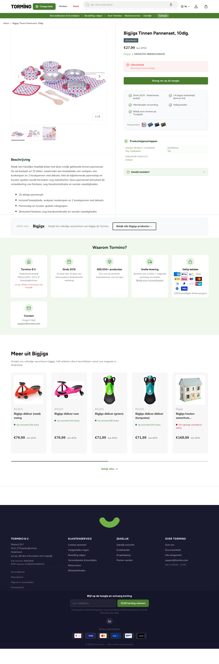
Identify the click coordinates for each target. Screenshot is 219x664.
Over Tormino (115, 15)
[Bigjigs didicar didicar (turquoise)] (150, 390)
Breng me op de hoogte (165, 80)
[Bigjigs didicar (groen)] (109, 390)
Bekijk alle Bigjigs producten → (134, 226)
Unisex (129, 159)
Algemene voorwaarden (22, 582)
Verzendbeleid (17, 572)
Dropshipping (124, 555)
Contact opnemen (77, 544)
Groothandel (123, 550)
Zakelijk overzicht (125, 544)
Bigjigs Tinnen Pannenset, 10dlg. (27, 23)
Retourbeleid (17, 577)
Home (6, 23)
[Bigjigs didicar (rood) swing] (28, 390)
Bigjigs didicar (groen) (109, 413)
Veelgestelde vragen (78, 550)
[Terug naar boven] (109, 522)
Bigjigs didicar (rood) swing (27, 415)
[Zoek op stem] (170, 4)
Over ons (169, 544)
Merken (63, 6)
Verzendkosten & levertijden (65, 15)
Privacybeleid (17, 587)
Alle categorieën (173, 555)
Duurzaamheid (173, 550)
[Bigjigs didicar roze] (69, 390)
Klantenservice (132, 15)
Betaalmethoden (76, 570)
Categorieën (46, 6)
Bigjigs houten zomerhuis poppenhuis (185, 418)
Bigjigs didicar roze (66, 413)
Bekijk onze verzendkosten (150, 280)
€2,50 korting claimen (133, 603)
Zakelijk (147, 15)
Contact (163, 15)
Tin (169, 151)
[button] (206, 6)
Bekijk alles (107, 468)
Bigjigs (127, 54)
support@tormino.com (28, 323)
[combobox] (130, 4)
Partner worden (125, 560)
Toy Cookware (133, 151)
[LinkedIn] (109, 621)
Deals (76, 6)
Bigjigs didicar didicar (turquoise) (149, 415)
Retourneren (74, 565)
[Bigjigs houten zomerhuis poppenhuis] (190, 390)
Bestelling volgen (93, 15)
